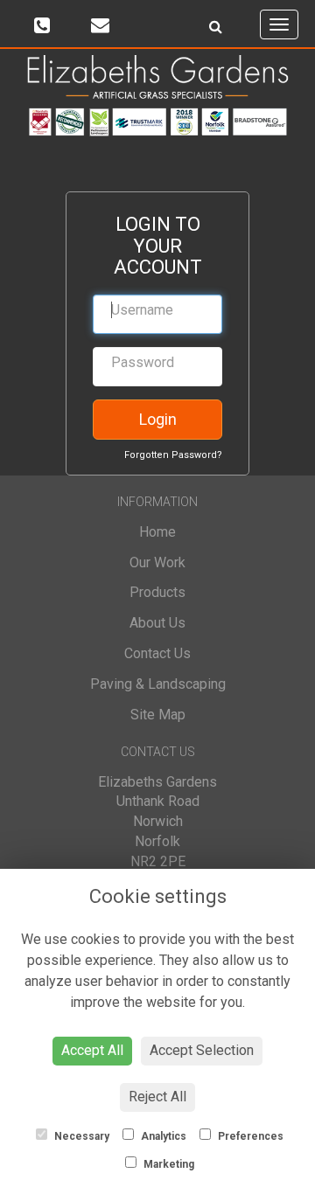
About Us (158, 622)
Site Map (158, 714)
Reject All (157, 1096)
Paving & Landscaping (158, 684)
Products (158, 592)
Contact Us (157, 653)
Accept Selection (202, 1050)
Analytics (162, 1136)
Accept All (92, 1050)
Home (157, 532)
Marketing (167, 1164)
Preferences (249, 1136)
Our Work (158, 562)
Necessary (80, 1136)
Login (158, 419)
